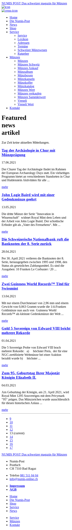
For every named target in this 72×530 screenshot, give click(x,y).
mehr (5, 187)
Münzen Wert (26, 90)
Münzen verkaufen (29, 93)
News (13, 24)
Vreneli (22, 100)
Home (13, 17)
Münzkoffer (25, 82)
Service (14, 32)
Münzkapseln (26, 79)
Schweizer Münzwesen (32, 50)
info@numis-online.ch (24, 479)
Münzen (15, 57)
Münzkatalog (26, 86)
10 (11, 422)
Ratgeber (23, 53)
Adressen (23, 42)
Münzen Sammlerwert (32, 97)
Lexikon (23, 39)
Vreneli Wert (26, 104)
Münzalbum (25, 71)
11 (11, 426)
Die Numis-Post (20, 21)
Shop (13, 28)
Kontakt (15, 108)
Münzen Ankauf (28, 68)
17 (11, 447)
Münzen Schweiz (29, 64)
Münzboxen (25, 75)
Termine (23, 46)
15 (11, 440)
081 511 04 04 (29, 475)
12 (11, 429)
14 (11, 436)
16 (11, 444)
